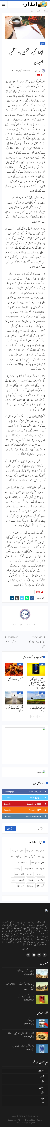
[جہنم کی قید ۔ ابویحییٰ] (14, 669)
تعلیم (42, 1103)
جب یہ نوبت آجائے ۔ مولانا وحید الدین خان (19, 984)
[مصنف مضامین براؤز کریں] (25, 614)
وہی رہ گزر (30, 1020)
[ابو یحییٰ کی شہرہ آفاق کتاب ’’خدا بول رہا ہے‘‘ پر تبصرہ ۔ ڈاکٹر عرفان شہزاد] (36, 669)
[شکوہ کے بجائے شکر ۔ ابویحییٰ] (14, 697)
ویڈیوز (30, 886)
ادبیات (30, 850)
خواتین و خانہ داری (38, 862)
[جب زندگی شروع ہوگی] (42, 999)
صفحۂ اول (41, 1071)
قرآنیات (19, 874)
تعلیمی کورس (30, 856)
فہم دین (40, 874)
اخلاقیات (40, 850)
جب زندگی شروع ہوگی (26, 996)
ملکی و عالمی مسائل (18, 880)
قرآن (29, 874)
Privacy (21, 1120)
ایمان (41, 856)
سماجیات (40, 868)
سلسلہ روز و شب (22, 862)
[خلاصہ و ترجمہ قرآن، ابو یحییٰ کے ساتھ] (42, 1036)
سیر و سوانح (28, 868)
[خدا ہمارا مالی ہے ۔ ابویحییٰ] (36, 697)
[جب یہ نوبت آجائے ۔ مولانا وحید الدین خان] (42, 986)
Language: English (25, 1123)
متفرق (42, 43)
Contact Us (12, 1120)
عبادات (16, 868)
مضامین (31, 880)
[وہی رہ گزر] (42, 1023)
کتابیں (20, 886)
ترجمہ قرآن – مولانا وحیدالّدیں (23, 1045)
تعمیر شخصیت (16, 856)
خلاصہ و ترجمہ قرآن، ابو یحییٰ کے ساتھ (20, 1032)
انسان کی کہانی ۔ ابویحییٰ (25, 970)
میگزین (40, 886)
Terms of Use (30, 1120)
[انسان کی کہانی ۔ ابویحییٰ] (42, 973)
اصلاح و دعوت (17, 850)
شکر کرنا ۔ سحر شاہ (10, 642)
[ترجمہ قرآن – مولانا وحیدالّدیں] (42, 1048)
